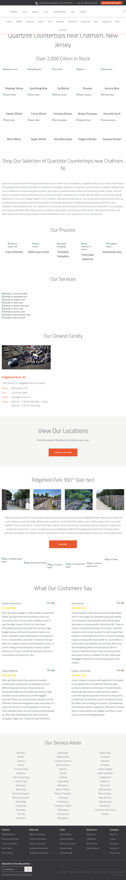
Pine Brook (21, 806)
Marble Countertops (37, 834)
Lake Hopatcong (21, 777)
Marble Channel (93, 848)
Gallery (35, 12)
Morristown (105, 789)
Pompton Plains (63, 806)
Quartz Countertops (37, 843)
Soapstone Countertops (39, 853)
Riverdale (21, 810)
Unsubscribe (26, 874)
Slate (117, 21)
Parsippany (63, 802)
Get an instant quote (111, 3)
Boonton (21, 753)
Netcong (63, 797)
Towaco (105, 814)
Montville (21, 789)
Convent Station (63, 761)
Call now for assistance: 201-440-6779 (55, 2)
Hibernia (20, 773)
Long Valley (63, 781)
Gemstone (72, 21)
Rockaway (63, 810)
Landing (63, 777)
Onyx (50, 21)
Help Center (91, 834)
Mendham (21, 785)
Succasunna (63, 814)
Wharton (21, 818)
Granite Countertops (37, 839)
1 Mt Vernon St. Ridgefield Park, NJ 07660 (23, 383)
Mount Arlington (21, 793)
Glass (96, 21)
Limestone (85, 21)
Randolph (105, 806)
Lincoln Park (21, 781)
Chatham (105, 757)
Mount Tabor (105, 793)
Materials (14, 12)
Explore (63, 544)
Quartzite (30, 21)
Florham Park (21, 769)
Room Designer (66, 834)
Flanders (105, 765)
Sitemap (120, 874)
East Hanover (63, 765)
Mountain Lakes (21, 797)
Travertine (60, 21)
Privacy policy (115, 853)
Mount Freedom (63, 793)
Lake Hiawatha (105, 773)
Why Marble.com (8, 834)
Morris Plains (63, 789)
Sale (73, 12)
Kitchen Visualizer (67, 839)
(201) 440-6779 (19, 388)
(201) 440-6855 (19, 393)
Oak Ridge (21, 802)
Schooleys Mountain (105, 810)
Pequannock (105, 802)
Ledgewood (105, 777)
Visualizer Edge (66, 848)
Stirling (21, 814)
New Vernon (105, 797)
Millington (63, 785)
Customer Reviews (9, 843)
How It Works (7, 848)
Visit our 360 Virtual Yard (87, 2)
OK (28, 869)
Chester (21, 761)
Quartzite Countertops (38, 848)
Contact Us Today (63, 452)
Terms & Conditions (116, 871)
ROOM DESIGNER (59, 12)
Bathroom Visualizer (68, 843)
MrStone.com (92, 843)
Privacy (114, 874)
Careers (113, 839)
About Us (113, 834)
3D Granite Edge (66, 853)
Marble (19, 21)
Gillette (63, 769)
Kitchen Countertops (10, 839)
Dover (21, 765)
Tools (45, 12)
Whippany (63, 818)
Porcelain (63, 29)
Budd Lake (105, 753)
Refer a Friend (7, 853)
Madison (105, 781)
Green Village (105, 769)
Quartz (41, 21)
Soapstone (106, 21)
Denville (105, 761)
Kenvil (63, 773)
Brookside (63, 753)
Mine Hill (105, 785)
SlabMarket (91, 839)
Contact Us (114, 848)
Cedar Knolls (63, 757)
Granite (10, 21)
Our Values (114, 843)
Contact (83, 12)
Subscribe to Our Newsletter (16, 863)
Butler (21, 757)
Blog (25, 12)
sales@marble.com (21, 397)
